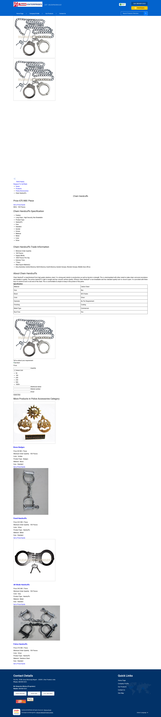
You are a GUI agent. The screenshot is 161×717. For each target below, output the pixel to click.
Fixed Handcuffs (20, 518)
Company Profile (34, 13)
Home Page (19, 13)
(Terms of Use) (47, 710)
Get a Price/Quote (19, 205)
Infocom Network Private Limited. (44, 712)
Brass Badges (19, 447)
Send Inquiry (140, 8)
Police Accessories (22, 191)
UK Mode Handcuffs (21, 585)
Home (18, 186)
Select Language (141, 712)
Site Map (121, 693)
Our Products (49, 13)
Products (19, 189)
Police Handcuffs (20, 644)
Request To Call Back (20, 184)
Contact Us (62, 13)
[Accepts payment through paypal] (30, 700)
